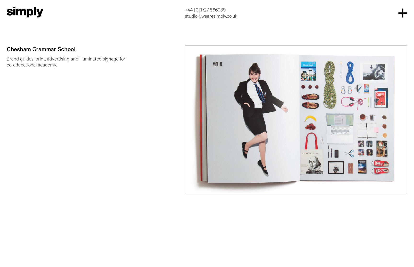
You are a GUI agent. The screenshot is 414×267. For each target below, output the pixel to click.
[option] (296, 119)
